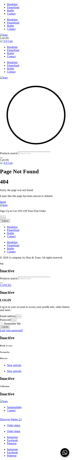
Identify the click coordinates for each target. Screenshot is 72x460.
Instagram (12, 437)
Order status (13, 425)
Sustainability (14, 407)
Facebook (12, 440)
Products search (9, 153)
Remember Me (12, 323)
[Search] (1, 157)
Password (5, 319)
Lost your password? (11, 330)
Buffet (10, 10)
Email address (7, 316)
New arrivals (14, 365)
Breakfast (12, 4)
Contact (11, 13)
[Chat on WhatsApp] (64, 452)
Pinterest (11, 443)
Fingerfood (13, 7)
